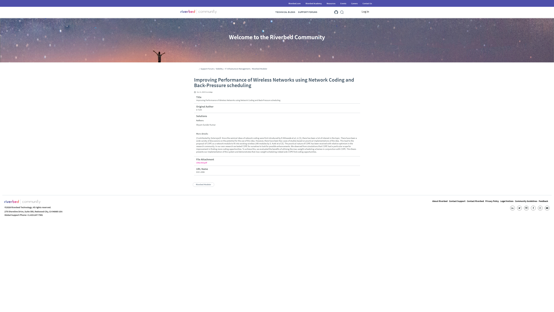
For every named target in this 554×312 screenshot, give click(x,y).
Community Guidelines (526, 201)
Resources (331, 3)
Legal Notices (506, 201)
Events (343, 3)
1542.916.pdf (201, 162)
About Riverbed (440, 201)
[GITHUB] (336, 11)
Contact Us (367, 3)
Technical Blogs (285, 12)
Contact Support (457, 201)
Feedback (543, 201)
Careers (354, 3)
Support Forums (307, 12)
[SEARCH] (342, 11)
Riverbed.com (295, 3)
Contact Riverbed (475, 201)
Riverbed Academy (314, 3)
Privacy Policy (492, 201)
